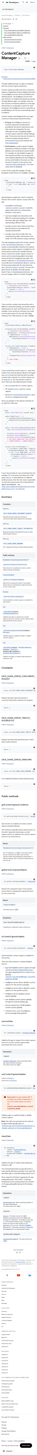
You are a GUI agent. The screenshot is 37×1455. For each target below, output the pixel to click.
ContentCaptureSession (14, 245)
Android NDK (5, 1393)
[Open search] (23, 2)
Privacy (4, 1323)
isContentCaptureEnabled (13, 596)
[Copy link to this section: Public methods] (20, 796)
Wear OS (4, 1337)
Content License (20, 1262)
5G (2, 1326)
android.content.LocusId (15, 208)
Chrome (4, 1425)
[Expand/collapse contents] (12, 24)
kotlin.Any (5, 77)
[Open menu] (3, 2)
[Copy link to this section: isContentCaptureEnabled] (26, 937)
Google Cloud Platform (9, 1431)
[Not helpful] (16, 19)
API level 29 (10, 48)
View (8, 373)
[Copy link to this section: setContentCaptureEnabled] (27, 1074)
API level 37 (13, 1080)
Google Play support (8, 1407)
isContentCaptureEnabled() (16, 164)
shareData (7, 647)
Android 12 (5, 1370)
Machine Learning (7, 1314)
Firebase (4, 1428)
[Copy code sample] (34, 178)
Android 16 (5, 1357)
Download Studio (7, 1390)
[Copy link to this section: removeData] (14, 1021)
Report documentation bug (10, 1404)
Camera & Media (7, 1320)
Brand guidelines (19, 1441)
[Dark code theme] (34, 67)
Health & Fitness (6, 1317)
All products (5, 1434)
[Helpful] (13, 19)
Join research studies (8, 1410)
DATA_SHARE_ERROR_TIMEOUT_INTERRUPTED (18, 528)
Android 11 (5, 1373)
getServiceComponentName (13, 579)
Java (33, 61)
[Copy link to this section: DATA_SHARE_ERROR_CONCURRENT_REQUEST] (12, 679)
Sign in (32, 2)
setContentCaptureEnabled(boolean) (19, 970)
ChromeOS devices (7, 1340)
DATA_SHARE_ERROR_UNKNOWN (13, 543)
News (3, 1297)
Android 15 (5, 1360)
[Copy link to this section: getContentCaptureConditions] (30, 805)
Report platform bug (8, 1401)
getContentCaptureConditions (15, 564)
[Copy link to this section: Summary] (14, 497)
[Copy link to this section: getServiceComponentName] (28, 870)
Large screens (6, 1334)
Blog (3, 1300)
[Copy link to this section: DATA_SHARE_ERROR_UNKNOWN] (33, 760)
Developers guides (7, 1384)
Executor (15, 1220)
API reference (8, 9)
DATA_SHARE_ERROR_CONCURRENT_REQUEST (18, 513)
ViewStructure (13, 389)
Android (4, 1285)
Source (4, 1294)
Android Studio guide (8, 1381)
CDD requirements (11, 143)
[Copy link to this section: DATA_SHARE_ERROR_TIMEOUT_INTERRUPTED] (16, 721)
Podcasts (4, 1303)
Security (4, 1291)
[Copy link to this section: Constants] (15, 668)
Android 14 (5, 1364)
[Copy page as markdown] (25, 58)
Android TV (5, 1346)
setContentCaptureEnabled (13, 630)
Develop (17, 15)
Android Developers (7, 15)
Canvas (8, 478)
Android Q (7, 380)
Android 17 (5, 1354)
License (10, 1441)
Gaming (4, 1311)
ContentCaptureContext (25, 261)
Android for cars (6, 1343)
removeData (8, 612)
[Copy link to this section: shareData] (12, 1136)
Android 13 (5, 1367)
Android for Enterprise (8, 1288)
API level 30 (10, 683)
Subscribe (26, 1445)
